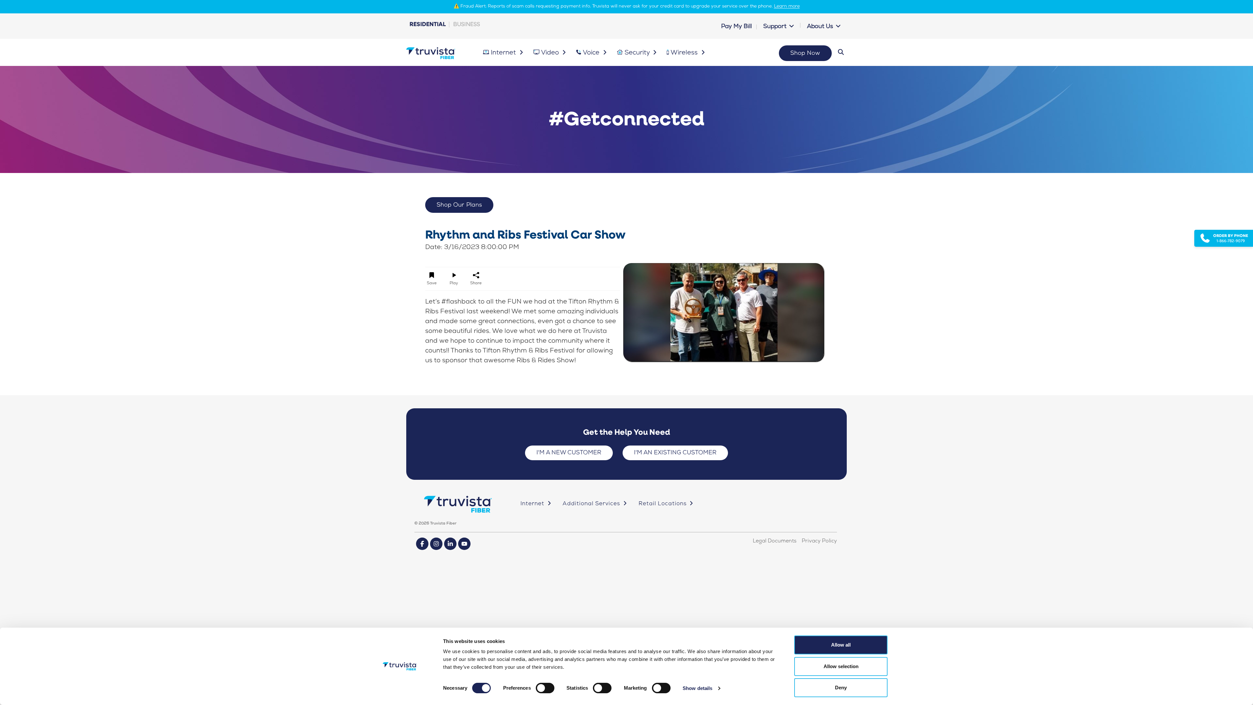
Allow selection (841, 666)
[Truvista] (430, 53)
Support (775, 27)
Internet (504, 53)
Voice (592, 53)
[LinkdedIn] (450, 544)
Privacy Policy (819, 541)
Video (551, 53)
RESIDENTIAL (428, 24)
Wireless (685, 53)
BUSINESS (466, 24)
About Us (821, 27)
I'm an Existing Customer (675, 453)
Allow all (841, 645)
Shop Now (805, 53)
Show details (697, 688)
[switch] (545, 688)
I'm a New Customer (568, 453)
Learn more (787, 6)
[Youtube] (464, 544)
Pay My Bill (736, 27)
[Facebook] (422, 544)
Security (638, 53)
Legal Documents (775, 541)
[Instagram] (436, 544)
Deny (841, 687)
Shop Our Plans (459, 205)
